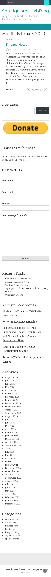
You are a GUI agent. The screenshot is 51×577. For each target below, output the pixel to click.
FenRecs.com (11, 526)
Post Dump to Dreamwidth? (19, 278)
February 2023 (12, 497)
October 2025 (12, 410)
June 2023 (10, 487)
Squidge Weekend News (17, 282)
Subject (6, 204)
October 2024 (12, 442)
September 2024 (13, 445)
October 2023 (12, 474)
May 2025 (10, 426)
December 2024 (13, 439)
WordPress (19, 569)
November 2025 (13, 406)
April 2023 (10, 494)
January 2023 (11, 500)
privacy (37, 50)
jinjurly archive (12, 535)
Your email (7, 192)
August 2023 (11, 481)
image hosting (12, 532)
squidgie (14, 50)
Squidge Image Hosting (16, 285)
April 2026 (10, 390)
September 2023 (13, 478)
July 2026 (9, 380)
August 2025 (11, 416)
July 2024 (9, 452)
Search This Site (10, 105)
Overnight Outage (14, 295)
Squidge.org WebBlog (25, 11)
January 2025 (11, 436)
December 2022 (13, 504)
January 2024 (11, 465)
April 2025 (10, 429)
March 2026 (11, 393)
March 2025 (11, 432)
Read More (11, 89)
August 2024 (11, 449)
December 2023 (13, 468)
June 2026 (10, 384)
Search (42, 110)
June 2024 (10, 455)
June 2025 (10, 423)
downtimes (10, 522)
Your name (7, 180)
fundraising (11, 529)
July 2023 (9, 484)
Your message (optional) (14, 215)
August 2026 (11, 377)
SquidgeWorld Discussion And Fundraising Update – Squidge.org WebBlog (22, 332)
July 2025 (9, 419)
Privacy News (16, 44)
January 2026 (11, 400)
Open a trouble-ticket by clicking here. (21, 156)
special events (12, 539)
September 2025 (13, 413)
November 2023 (13, 471)
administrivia (12, 39)
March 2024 (11, 461)
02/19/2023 (27, 50)
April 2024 (10, 458)
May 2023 (10, 491)
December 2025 (13, 403)
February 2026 (12, 397)
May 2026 (10, 387)
